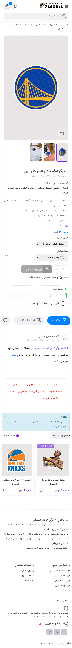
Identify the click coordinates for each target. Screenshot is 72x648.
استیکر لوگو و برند (25, 188)
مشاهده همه (9, 435)
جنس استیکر (62, 238)
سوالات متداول (28, 576)
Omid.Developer (48, 643)
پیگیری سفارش (27, 571)
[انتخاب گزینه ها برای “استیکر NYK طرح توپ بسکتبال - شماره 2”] (4, 490)
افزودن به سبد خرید (33, 269)
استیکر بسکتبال (35, 25)
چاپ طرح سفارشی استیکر (59, 571)
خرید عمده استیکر (62, 581)
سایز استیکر (63, 251)
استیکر (67, 25)
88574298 (49, 624)
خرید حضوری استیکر (61, 576)
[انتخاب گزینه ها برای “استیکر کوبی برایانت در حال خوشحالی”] (41, 490)
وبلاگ (67, 591)
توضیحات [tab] (55, 320)
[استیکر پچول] (51, 6)
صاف (6, 256)
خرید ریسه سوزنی (62, 586)
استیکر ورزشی (53, 25)
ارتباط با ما (29, 581)
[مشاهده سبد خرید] (7, 7)
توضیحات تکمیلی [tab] (26, 320)
